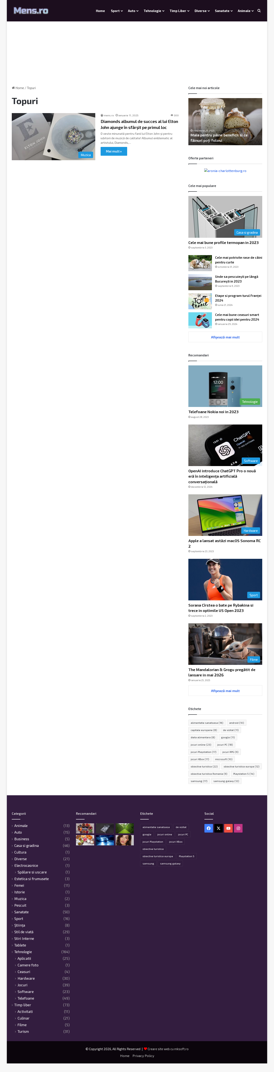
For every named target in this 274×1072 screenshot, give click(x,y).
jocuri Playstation (203, 751)
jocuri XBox (200, 759)
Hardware (26, 978)
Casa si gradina (26, 845)
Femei (19, 885)
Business (21, 839)
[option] (225, 121)
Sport (115, 11)
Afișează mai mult (225, 337)
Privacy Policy (143, 1056)
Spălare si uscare (32, 872)
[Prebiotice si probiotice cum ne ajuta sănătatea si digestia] (85, 840)
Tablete (20, 945)
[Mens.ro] (31, 10)
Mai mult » (114, 151)
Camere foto (28, 965)
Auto (131, 11)
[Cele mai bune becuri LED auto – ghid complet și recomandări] (105, 840)
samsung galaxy (226, 780)
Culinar (24, 1018)
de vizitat (231, 729)
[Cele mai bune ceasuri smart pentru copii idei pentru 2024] (200, 320)
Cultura (20, 852)
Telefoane (26, 998)
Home (100, 11)
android (236, 722)
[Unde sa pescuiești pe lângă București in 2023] (200, 282)
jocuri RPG (230, 751)
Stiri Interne (24, 938)
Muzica (20, 898)
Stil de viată (23, 932)
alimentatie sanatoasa (207, 722)
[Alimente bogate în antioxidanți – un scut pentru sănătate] (85, 828)
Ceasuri (24, 971)
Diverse (201, 11)
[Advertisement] (137, 49)
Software (26, 991)
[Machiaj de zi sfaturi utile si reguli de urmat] (125, 840)
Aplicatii (24, 958)
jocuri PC (225, 744)
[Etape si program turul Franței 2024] (200, 301)
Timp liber (178, 11)
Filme (22, 1025)
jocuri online (201, 744)
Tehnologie (152, 11)
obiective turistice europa (241, 766)
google (228, 737)
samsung (199, 780)
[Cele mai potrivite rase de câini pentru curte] (200, 263)
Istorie (19, 892)
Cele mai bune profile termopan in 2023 (223, 242)
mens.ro (109, 115)
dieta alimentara (203, 737)
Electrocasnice (26, 865)
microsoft (223, 759)
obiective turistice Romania (209, 773)
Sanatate (222, 11)
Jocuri (22, 985)
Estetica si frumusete (31, 878)
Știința (19, 925)
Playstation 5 (243, 773)
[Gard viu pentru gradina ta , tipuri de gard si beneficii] (125, 828)
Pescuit (20, 905)
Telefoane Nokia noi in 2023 (213, 411)
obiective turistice (204, 766)
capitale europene (204, 729)
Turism (23, 1031)
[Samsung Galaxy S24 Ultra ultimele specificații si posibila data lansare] (105, 828)
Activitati (25, 1011)
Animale (244, 11)
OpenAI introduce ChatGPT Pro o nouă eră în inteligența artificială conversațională (222, 476)
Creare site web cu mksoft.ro (168, 1049)
